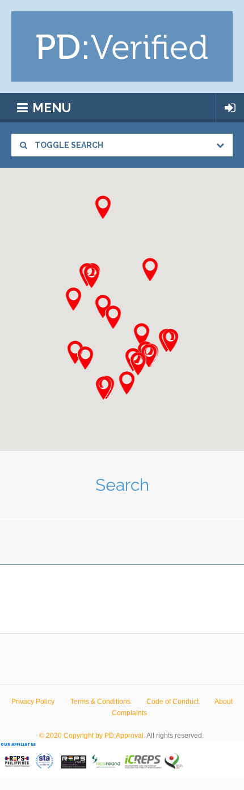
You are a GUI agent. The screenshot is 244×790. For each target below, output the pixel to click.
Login (230, 107)
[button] (170, 340)
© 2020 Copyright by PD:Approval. (92, 736)
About (223, 702)
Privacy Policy (32, 702)
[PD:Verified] (122, 46)
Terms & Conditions (100, 702)
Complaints (129, 713)
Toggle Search (68, 145)
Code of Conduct (172, 702)
